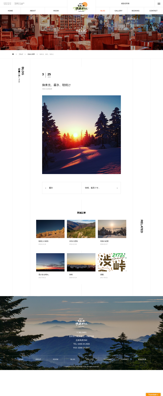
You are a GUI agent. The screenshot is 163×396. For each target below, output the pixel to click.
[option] (33, 4)
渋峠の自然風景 (47, 89)
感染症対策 (125, 3)
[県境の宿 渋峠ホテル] (81, 7)
